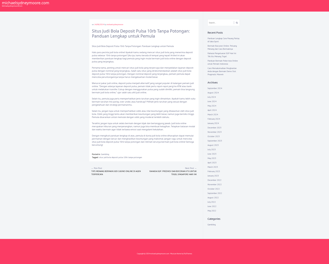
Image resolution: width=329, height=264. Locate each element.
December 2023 (214, 127)
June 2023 (212, 154)
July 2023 (212, 149)
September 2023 (215, 140)
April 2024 (212, 110)
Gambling (105, 154)
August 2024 (213, 92)
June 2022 (212, 206)
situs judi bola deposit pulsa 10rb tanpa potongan (120, 157)
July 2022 (212, 202)
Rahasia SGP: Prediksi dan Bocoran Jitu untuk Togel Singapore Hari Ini (173, 171)
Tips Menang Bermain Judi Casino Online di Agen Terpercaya (116, 171)
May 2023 (212, 158)
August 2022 (213, 197)
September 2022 (215, 193)
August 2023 (213, 145)
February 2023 (214, 171)
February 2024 (214, 119)
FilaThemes (188, 254)
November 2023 (215, 132)
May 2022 (212, 210)
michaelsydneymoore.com (25, 2)
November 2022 (215, 184)
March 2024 (213, 114)
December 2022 (214, 180)
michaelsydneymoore (115, 24)
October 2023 (214, 136)
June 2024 (212, 101)
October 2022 (214, 188)
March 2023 (213, 167)
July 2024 (212, 97)
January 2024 (213, 123)
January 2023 (213, 175)
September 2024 (215, 88)
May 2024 (212, 105)
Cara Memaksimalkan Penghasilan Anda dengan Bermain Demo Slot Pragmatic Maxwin (222, 71)
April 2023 (212, 162)
